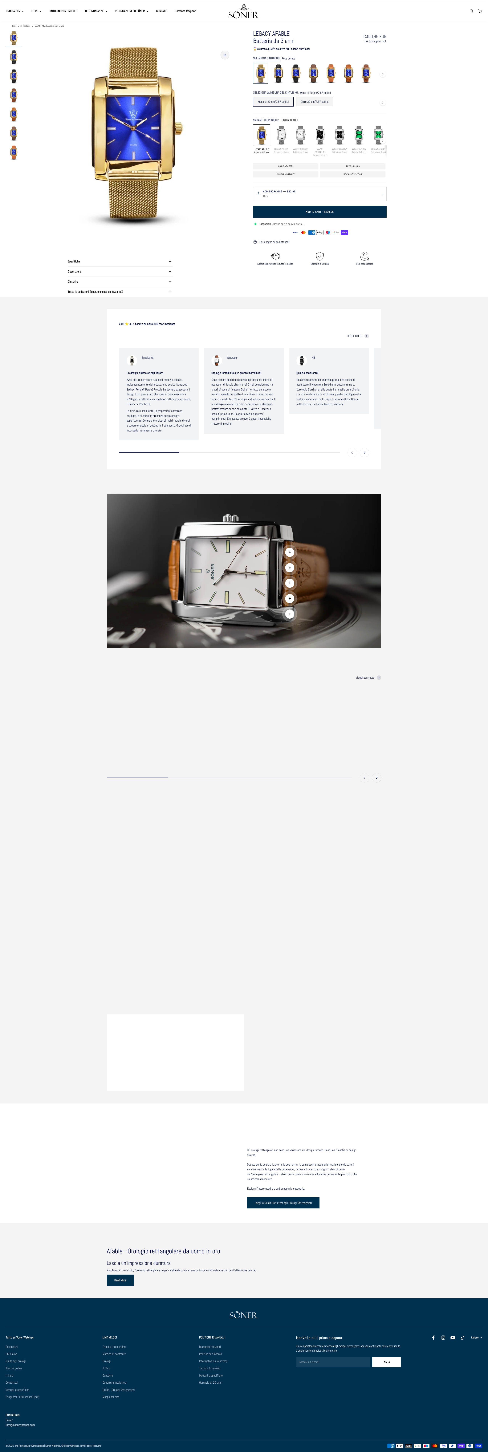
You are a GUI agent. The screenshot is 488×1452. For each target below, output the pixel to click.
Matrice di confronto (114, 1354)
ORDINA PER (13, 11)
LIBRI (34, 11)
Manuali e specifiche (17, 1390)
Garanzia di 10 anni (210, 1383)
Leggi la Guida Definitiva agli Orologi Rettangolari (283, 1203)
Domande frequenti (186, 11)
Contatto (108, 1375)
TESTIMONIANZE (94, 11)
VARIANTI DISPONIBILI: (277, 120)
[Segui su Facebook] (433, 1337)
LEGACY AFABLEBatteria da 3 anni (49, 25)
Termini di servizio (209, 1368)
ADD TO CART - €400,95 (320, 211)
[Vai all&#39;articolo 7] (14, 152)
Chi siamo (11, 1354)
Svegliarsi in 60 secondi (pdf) (22, 1397)
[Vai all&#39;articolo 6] (14, 133)
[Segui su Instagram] (443, 1337)
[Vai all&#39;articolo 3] (14, 76)
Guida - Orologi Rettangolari (119, 1390)
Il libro (9, 1375)
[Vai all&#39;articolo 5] (14, 114)
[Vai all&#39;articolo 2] (14, 57)
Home (14, 25)
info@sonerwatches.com (20, 1425)
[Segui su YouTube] (452, 1337)
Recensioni (12, 1347)
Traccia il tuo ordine (114, 1347)
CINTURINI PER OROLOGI (63, 11)
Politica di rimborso (210, 1354)
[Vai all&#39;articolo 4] (14, 95)
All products (25, 25)
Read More (120, 1280)
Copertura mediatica (114, 1383)
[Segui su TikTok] (462, 1337)
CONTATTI (161, 11)
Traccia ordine (14, 1368)
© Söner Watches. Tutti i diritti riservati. (81, 1445)
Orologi (107, 1361)
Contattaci (12, 1383)
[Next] (383, 74)
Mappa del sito (111, 1397)
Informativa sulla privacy (213, 1361)
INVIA (386, 1362)
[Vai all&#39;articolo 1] (14, 38)
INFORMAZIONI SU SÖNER (130, 11)
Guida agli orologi (16, 1361)
